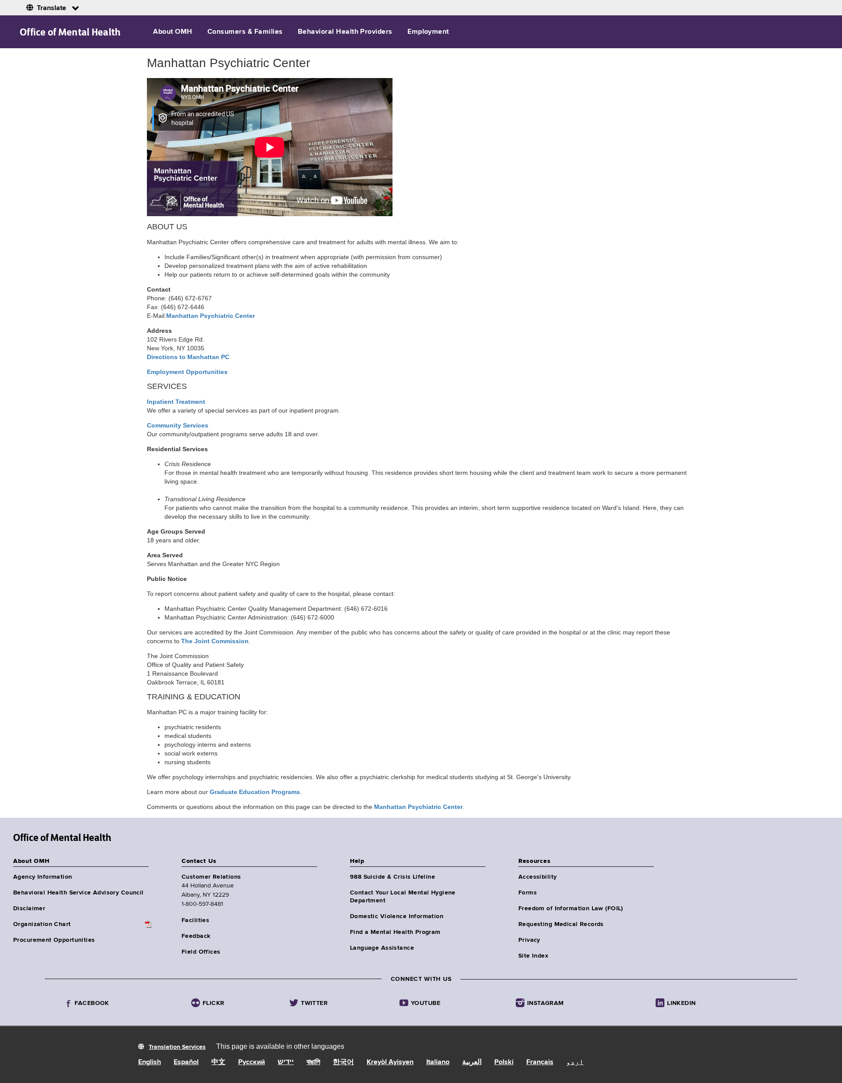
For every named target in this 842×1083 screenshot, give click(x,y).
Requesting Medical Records (561, 924)
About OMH (172, 32)
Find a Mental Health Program (395, 932)
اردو (575, 1062)
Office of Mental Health (70, 32)
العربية (472, 1062)
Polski (504, 1062)
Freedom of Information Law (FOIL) (570, 908)
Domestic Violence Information (396, 916)
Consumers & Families (245, 32)
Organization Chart (42, 924)
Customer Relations (211, 877)
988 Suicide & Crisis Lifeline (392, 877)
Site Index (533, 956)
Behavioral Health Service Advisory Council (78, 893)
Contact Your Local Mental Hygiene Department (403, 897)
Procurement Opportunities (54, 940)
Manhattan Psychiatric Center (418, 806)
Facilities (195, 920)
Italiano (438, 1062)
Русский (251, 1062)
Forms (527, 893)
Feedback (196, 936)
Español (186, 1062)
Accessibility (537, 877)
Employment (428, 32)
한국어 (343, 1062)
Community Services (177, 425)
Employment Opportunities (187, 371)
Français (539, 1062)
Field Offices (201, 952)
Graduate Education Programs (255, 791)
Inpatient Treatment (176, 401)
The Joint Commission (215, 641)
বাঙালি (313, 1062)
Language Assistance (382, 948)
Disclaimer (29, 908)
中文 (218, 1062)
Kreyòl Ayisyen (390, 1062)
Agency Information (42, 877)
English (149, 1062)
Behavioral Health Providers (345, 32)
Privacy (529, 940)
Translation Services (177, 1047)
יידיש (286, 1062)
